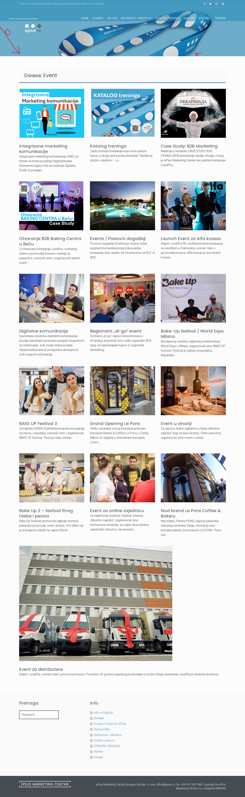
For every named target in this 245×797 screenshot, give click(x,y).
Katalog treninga (108, 146)
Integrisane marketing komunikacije (43, 148)
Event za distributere (41, 669)
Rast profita (101, 729)
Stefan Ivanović (104, 740)
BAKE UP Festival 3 (38, 424)
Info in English (103, 712)
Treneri (220, 18)
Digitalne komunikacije (43, 331)
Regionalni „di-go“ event (116, 331)
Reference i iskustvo (136, 18)
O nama (97, 18)
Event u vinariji (176, 424)
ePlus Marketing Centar (45, 784)
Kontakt (205, 18)
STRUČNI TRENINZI (167, 18)
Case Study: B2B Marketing (189, 146)
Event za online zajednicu (117, 511)
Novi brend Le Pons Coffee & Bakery (191, 513)
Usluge (112, 18)
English (189, 18)
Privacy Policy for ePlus (110, 724)
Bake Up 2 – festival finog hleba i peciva (46, 513)
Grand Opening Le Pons (115, 424)
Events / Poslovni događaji (118, 239)
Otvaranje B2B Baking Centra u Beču (50, 241)
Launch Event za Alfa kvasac (191, 239)
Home (85, 18)
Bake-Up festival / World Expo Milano (192, 333)
